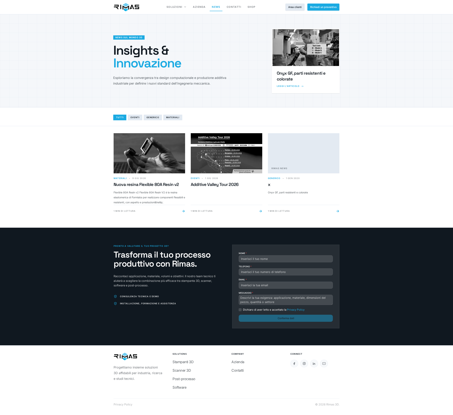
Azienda (237, 362)
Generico (153, 117)
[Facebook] (294, 363)
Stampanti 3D (183, 362)
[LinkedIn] (314, 363)
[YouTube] (324, 363)
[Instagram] (304, 363)
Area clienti (295, 6)
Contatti (237, 370)
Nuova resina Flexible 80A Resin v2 (146, 184)
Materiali (172, 117)
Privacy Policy (123, 404)
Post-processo (184, 379)
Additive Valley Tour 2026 (215, 184)
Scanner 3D (182, 370)
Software (179, 387)
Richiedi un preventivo (323, 6)
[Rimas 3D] (126, 7)
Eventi (135, 117)
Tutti (120, 117)
